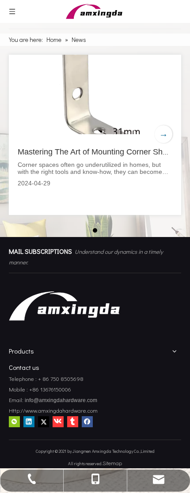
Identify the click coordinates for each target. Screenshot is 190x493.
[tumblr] (72, 421)
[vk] (58, 421)
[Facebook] (87, 421)
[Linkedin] (28, 421)
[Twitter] (43, 421)
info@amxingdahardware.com (60, 400)
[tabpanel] (95, 135)
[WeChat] (14, 421)
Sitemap (112, 463)
